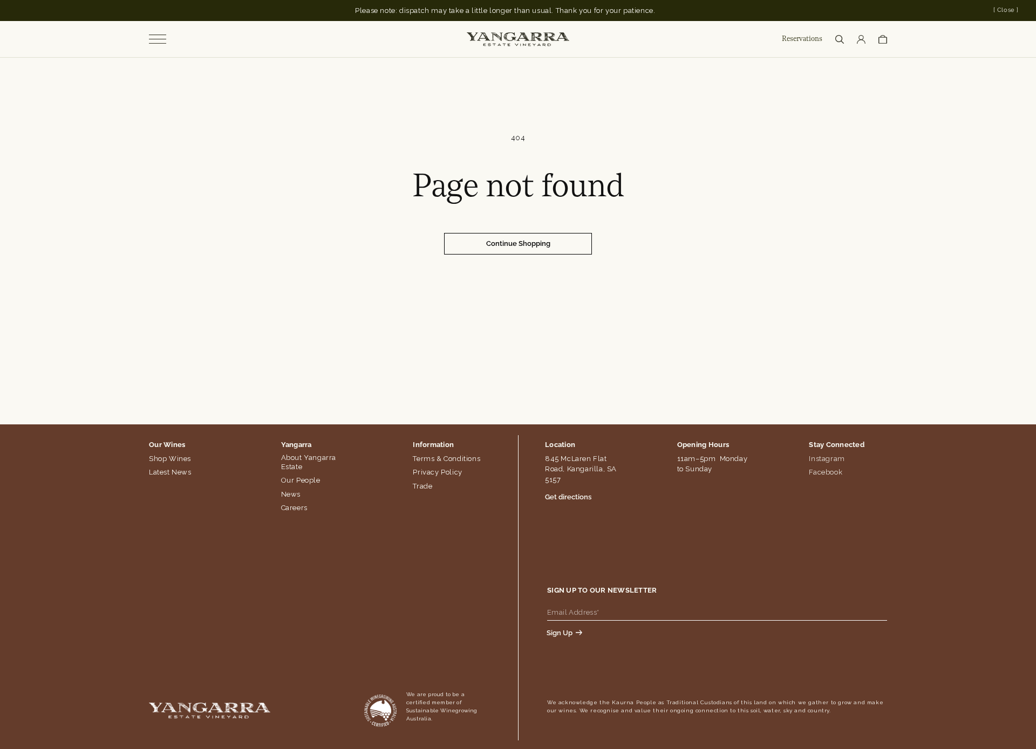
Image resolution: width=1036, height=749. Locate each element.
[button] (839, 39)
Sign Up (559, 632)
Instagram (826, 459)
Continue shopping (518, 243)
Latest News (170, 472)
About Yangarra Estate (308, 462)
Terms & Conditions (446, 459)
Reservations (802, 39)
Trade (422, 486)
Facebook (825, 472)
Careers (294, 508)
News (291, 494)
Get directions (568, 496)
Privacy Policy (437, 472)
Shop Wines (170, 459)
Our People (301, 480)
